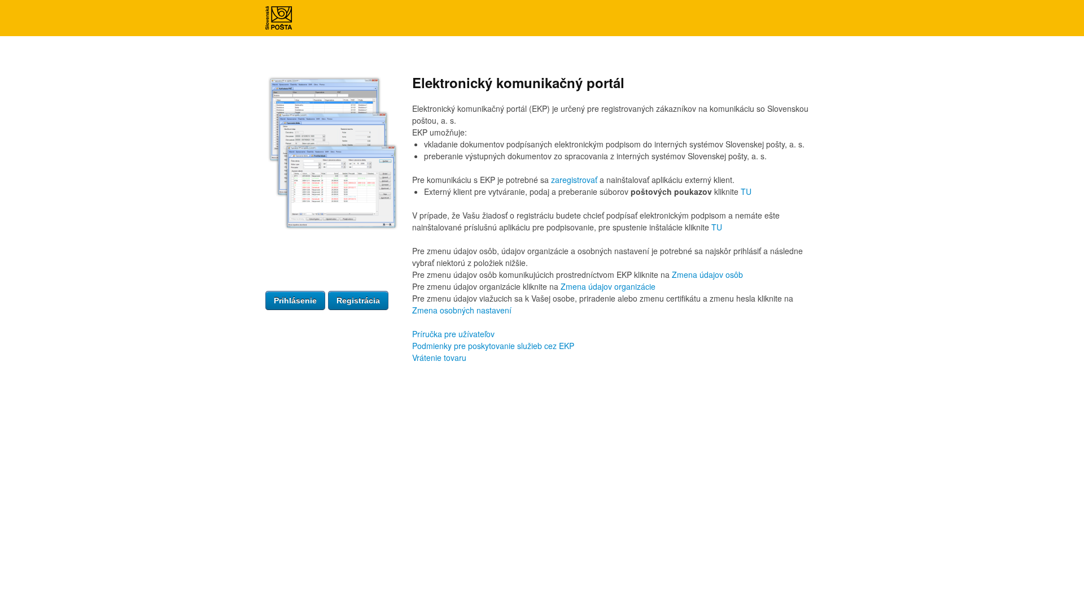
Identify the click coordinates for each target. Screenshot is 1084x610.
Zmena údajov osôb (707, 274)
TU (746, 191)
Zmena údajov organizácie (608, 286)
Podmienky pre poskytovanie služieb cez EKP (493, 345)
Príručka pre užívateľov (453, 333)
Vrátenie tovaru (439, 357)
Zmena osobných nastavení (462, 310)
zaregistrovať (574, 179)
